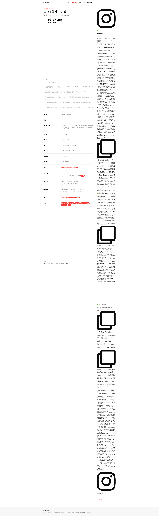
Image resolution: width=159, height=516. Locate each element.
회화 (67, 263)
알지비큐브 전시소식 (46, 8)
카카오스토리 (64, 205)
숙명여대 (56, 263)
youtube (77, 203)
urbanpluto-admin (65, 15)
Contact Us (89, 2)
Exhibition (74, 2)
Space (68, 2)
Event (84, 2)
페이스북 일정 (64, 167)
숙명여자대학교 (62, 263)
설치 (49, 263)
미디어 (45, 263)
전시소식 (52, 8)
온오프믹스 (75, 167)
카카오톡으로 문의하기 (65, 197)
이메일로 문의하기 (75, 197)
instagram (64, 203)
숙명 (52, 263)
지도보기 (82, 175)
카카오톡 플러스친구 (85, 203)
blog (69, 205)
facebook (71, 203)
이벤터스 (70, 167)
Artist (80, 2)
